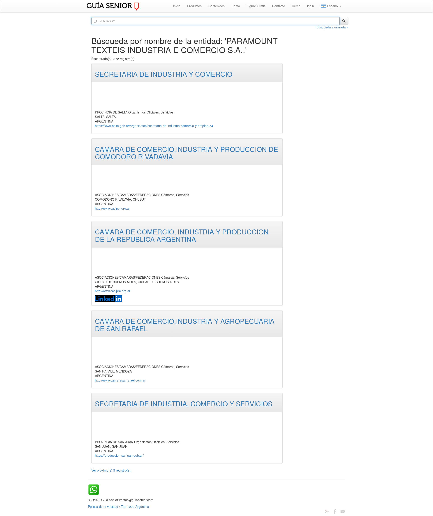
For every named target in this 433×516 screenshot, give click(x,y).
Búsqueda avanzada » (332, 27)
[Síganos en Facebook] (335, 511)
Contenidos (216, 6)
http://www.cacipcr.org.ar (112, 208)
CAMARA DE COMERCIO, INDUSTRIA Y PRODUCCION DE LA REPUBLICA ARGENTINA (182, 235)
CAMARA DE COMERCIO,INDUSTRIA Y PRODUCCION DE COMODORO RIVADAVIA (186, 152)
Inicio (176, 6)
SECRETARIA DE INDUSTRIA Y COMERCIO (163, 74)
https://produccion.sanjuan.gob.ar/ (119, 455)
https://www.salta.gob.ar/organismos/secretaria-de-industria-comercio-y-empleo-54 (154, 125)
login (310, 6)
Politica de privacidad (103, 506)
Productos (194, 6)
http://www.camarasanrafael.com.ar (120, 380)
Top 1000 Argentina (135, 506)
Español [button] (332, 6)
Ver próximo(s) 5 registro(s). (111, 470)
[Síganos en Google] (327, 511)
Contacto (278, 6)
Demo (235, 6)
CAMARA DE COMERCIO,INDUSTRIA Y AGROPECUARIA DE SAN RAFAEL (184, 324)
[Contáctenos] (343, 511)
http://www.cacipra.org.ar (112, 291)
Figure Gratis (256, 6)
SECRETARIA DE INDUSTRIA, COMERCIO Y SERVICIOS (183, 403)
